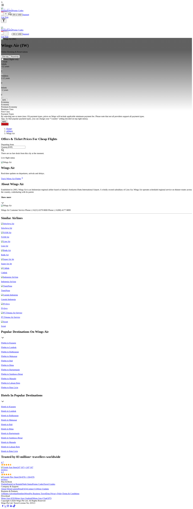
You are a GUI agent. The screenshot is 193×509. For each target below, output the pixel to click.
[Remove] (2, 74)
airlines (9, 131)
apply (4, 100)
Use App (4, 17)
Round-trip (15, 57)
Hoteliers (21, 493)
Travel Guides (49, 484)
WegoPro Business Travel (35, 493)
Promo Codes (17, 10)
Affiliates (5, 493)
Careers (15, 489)
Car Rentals (17, 484)
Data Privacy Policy (54, 493)
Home (8, 129)
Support (25, 15)
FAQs (24, 489)
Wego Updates (43, 489)
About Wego (6, 489)
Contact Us (32, 489)
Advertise (13, 493)
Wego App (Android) (24, 498)
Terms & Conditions (70, 493)
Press (20, 489)
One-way (5, 57)
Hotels (9, 10)
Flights (4, 10)
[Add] (2, 69)
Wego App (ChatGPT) (42, 498)
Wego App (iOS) (8, 498)
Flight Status (27, 484)
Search (4, 124)
